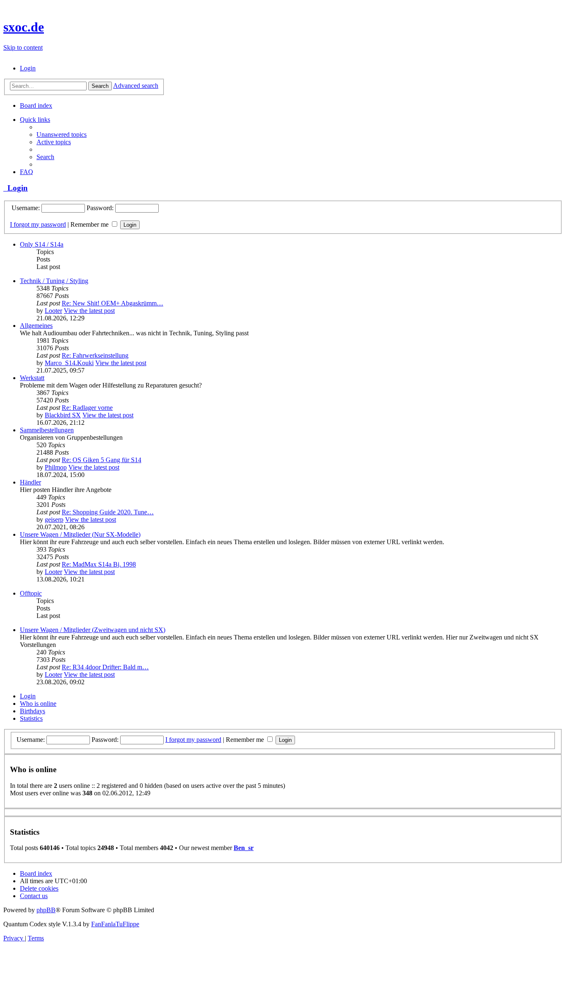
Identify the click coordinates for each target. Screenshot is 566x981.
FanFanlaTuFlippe (115, 924)
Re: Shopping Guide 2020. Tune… (108, 512)
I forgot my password (38, 224)
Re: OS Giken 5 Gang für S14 (101, 459)
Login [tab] (28, 696)
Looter (53, 310)
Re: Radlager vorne (87, 407)
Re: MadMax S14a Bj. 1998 (99, 564)
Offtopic (31, 593)
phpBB (46, 909)
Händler (30, 482)
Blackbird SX (63, 415)
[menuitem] (28, 68)
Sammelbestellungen (47, 430)
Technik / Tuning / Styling (54, 280)
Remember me (90, 224)
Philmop (56, 467)
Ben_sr (244, 847)
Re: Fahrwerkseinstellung (95, 355)
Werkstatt (32, 377)
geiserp (54, 519)
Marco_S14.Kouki (69, 362)
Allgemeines (36, 325)
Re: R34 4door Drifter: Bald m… (105, 667)
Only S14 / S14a (41, 244)
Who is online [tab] (38, 703)
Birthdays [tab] (32, 711)
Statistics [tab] (31, 718)
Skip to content (23, 47)
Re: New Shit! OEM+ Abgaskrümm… (112, 303)
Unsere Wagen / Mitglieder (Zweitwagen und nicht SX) (92, 629)
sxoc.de (23, 26)
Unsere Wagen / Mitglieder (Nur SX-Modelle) (80, 534)
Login (15, 188)
